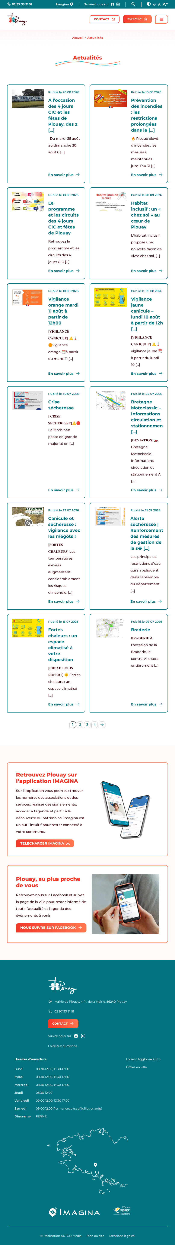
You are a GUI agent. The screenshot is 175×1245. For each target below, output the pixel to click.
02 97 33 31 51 (22, 4)
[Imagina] (75, 1212)
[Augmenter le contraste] (149, 4)
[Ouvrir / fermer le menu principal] (161, 19)
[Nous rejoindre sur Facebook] (112, 4)
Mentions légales (121, 1236)
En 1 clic (134, 19)
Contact (101, 19)
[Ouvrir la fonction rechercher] (136, 4)
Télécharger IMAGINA (42, 843)
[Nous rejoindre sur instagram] (118, 4)
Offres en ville (136, 1067)
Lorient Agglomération (143, 1059)
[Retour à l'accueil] (17, 19)
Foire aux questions (62, 1046)
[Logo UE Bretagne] (121, 1212)
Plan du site (95, 1236)
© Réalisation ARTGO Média (61, 1236)
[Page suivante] (102, 724)
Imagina (62, 4)
